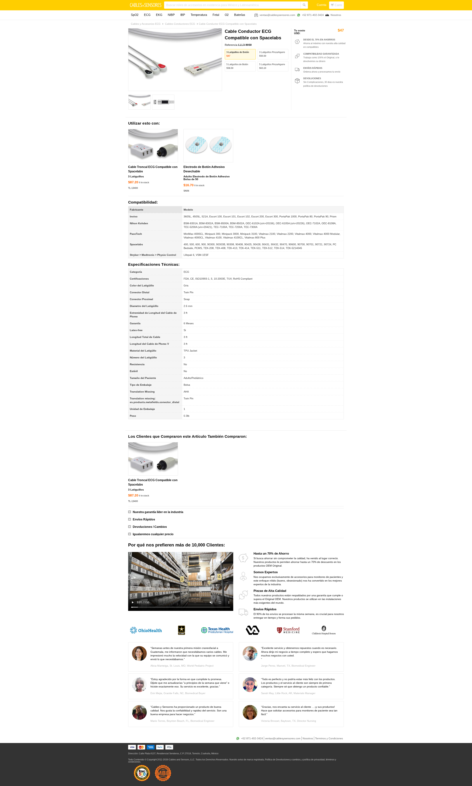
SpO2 (134, 14)
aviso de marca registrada (251, 759)
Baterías (239, 14)
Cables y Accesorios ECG (146, 23)
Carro (338, 5)
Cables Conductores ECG (180, 23)
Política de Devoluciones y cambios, (283, 759)
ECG (147, 14)
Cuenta (321, 4)
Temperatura (199, 14)
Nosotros (336, 14)
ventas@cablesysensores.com (277, 14)
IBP (182, 14)
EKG (159, 14)
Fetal (216, 14)
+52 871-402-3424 (313, 14)
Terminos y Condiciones (329, 738)
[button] (236, 512)
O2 (227, 14)
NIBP (171, 14)
